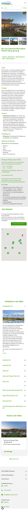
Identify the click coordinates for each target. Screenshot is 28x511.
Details (4, 353)
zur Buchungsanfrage (19, 223)
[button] (3, 28)
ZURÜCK (25, 8)
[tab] (14, 306)
